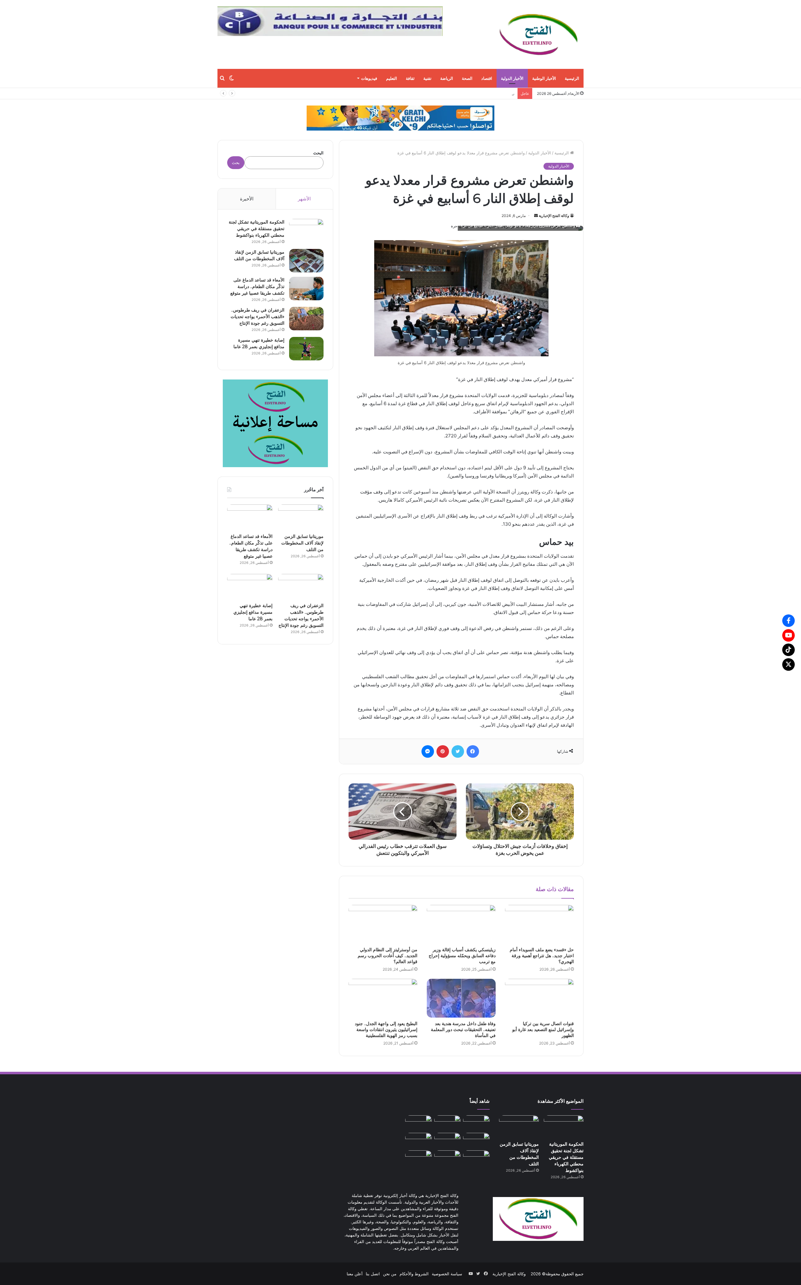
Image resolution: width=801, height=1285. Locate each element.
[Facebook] (788, 620)
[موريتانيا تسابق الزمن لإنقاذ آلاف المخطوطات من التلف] (306, 260)
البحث (318, 152)
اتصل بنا (373, 1273)
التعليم (391, 78)
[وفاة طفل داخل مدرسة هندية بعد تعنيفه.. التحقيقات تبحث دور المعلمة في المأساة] (461, 998)
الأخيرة (246, 199)
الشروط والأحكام (414, 1273)
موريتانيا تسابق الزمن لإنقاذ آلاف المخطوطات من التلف (302, 543)
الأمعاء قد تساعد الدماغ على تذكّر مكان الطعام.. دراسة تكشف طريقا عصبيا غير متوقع (257, 286)
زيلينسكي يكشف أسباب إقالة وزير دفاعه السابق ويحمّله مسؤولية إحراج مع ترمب (462, 955)
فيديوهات (369, 78)
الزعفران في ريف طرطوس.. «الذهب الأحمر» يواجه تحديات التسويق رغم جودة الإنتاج (257, 316)
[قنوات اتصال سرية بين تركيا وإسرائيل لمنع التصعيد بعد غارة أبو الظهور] (539, 998)
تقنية (427, 78)
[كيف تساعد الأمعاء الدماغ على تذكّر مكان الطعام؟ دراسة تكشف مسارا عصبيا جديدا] (418, 1157)
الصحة (467, 78)
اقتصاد (486, 78)
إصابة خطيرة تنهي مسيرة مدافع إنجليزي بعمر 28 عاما (253, 612)
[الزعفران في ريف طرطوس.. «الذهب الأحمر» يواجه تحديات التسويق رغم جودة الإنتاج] (306, 318)
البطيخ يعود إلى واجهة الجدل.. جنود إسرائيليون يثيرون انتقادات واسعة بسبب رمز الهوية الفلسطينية (386, 1029)
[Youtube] (788, 635)
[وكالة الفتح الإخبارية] (538, 34)
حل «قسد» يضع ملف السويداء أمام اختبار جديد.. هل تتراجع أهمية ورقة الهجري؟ (542, 955)
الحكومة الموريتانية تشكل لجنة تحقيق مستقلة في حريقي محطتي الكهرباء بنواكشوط (256, 228)
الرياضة (446, 78)
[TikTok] (788, 649)
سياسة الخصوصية (447, 1273)
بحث (236, 162)
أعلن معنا (355, 1273)
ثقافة (410, 78)
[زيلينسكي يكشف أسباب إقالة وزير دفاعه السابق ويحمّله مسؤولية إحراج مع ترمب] (461, 924)
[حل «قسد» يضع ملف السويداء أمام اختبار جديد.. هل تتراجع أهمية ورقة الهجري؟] (539, 924)
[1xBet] (400, 117)
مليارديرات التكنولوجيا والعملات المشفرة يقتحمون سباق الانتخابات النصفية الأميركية (442, 93)
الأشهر (304, 199)
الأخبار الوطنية (544, 78)
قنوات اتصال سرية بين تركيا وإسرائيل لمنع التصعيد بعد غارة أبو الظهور (543, 1029)
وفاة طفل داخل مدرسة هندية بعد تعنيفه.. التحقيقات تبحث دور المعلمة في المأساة (463, 1029)
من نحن (389, 1273)
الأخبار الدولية (512, 78)
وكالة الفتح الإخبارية (554, 215)
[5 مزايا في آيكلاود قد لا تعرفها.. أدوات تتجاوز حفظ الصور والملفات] (447, 1157)
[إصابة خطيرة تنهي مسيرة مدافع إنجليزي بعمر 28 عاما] (306, 348)
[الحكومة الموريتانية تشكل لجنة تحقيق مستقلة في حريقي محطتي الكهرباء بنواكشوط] (306, 230)
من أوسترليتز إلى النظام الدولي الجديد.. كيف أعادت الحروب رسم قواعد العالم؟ (387, 955)
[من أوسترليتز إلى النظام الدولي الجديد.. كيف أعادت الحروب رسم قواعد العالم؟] (383, 924)
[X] (788, 664)
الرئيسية (572, 78)
